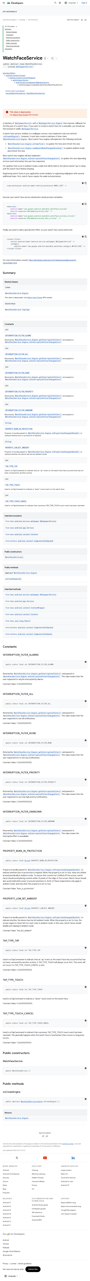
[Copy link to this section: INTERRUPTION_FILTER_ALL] (35, 694)
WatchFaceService (13, 557)
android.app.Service (20, 80)
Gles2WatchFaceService (35, 93)
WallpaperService (24, 67)
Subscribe (33, 1269)
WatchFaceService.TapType (17, 310)
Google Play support (68, 1210)
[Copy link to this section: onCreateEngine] (22, 1092)
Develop (22, 20)
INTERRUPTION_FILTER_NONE (17, 373)
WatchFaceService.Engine (15, 139)
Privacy (34, 1185)
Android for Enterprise (11, 1174)
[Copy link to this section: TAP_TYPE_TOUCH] (25, 980)
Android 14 (7, 1214)
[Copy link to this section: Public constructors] (32, 1053)
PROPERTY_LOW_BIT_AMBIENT (17, 447)
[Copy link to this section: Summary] (18, 273)
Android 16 (7, 1206)
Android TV (65, 1185)
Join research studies (69, 1214)
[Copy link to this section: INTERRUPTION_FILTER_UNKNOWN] (43, 812)
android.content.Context (15, 75)
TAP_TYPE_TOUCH (12, 485)
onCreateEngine (12, 579)
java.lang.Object (9, 73)
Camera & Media (38, 1181)
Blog (4, 1189)
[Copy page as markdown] (53, 58)
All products (7, 1255)
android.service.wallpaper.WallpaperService (32, 83)
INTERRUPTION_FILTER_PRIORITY (19, 391)
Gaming (35, 1170)
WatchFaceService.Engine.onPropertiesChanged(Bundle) (53, 433)
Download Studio (38, 1216)
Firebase (6, 1248)
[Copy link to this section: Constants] (19, 647)
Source (5, 1181)
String (8, 423)
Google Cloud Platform (11, 1251)
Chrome (6, 1244)
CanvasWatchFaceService (15, 93)
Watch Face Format (20, 115)
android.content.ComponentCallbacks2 (35, 627)
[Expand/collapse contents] (16, 26)
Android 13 (7, 1218)
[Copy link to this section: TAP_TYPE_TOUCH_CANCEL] (36, 1013)
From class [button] (31, 521)
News (5, 1185)
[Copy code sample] (85, 183)
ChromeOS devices (68, 1178)
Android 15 (7, 1210)
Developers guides (39, 1209)
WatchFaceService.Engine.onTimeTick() (26, 144)
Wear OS (64, 1174)
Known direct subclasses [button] (25, 92)
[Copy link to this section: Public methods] (26, 1084)
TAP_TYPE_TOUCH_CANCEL (15, 501)
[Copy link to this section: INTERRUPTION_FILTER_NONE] (38, 733)
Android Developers (9, 20)
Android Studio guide (40, 1205)
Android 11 (7, 1225)
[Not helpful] (85, 20)
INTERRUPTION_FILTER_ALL (16, 354)
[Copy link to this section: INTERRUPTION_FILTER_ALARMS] (41, 655)
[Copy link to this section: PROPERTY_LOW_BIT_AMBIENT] (39, 898)
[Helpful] (82, 20)
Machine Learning (38, 1174)
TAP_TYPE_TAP (11, 466)
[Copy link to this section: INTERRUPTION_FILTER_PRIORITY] (42, 772)
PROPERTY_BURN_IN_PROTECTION (18, 429)
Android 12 (7, 1221)
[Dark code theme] (82, 183)
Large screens (66, 1170)
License (13, 1264)
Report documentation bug (71, 1206)
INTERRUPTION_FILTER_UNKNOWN (18, 410)
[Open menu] (3, 3)
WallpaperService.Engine (50, 123)
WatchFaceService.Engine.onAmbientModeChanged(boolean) (35, 148)
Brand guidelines (25, 1264)
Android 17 (7, 1202)
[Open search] (55, 2)
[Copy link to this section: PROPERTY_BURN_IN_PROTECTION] (44, 851)
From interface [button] (29, 541)
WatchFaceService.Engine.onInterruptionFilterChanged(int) (31, 158)
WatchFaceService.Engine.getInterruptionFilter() (38, 340)
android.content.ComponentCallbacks (35, 634)
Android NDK (37, 1220)
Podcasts (6, 1193)
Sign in (84, 3)
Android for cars (67, 1181)
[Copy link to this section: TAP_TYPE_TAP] (21, 940)
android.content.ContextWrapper (22, 78)
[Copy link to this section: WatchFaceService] (25, 1061)
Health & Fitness (37, 1178)
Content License (68, 1144)
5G (33, 1189)
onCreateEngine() (11, 136)
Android (6, 1170)
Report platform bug (68, 1202)
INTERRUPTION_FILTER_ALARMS (18, 335)
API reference (10, 12)
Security (6, 1178)
